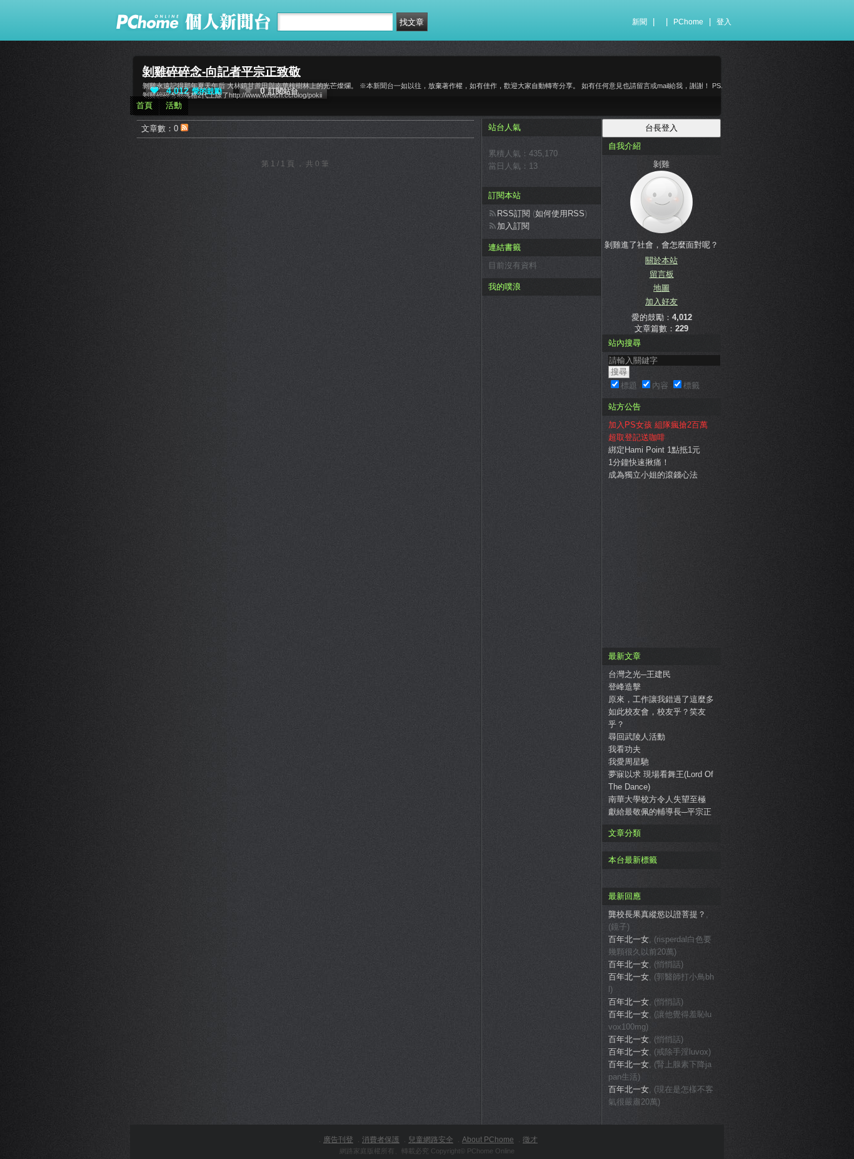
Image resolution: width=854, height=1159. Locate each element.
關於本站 (661, 260)
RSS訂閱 (513, 213)
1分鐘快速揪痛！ (639, 462)
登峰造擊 (624, 686)
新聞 (639, 22)
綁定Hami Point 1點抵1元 (654, 449)
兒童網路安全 (430, 1139)
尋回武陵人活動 (636, 736)
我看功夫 (624, 749)
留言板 (662, 274)
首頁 (144, 105)
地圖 (661, 288)
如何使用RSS (560, 213)
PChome (688, 22)
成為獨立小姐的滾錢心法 (653, 474)
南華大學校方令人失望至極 (657, 799)
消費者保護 (380, 1139)
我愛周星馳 (628, 761)
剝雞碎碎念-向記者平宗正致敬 (222, 71)
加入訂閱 (513, 226)
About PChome (488, 1139)
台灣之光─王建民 (639, 674)
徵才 (530, 1139)
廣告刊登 (338, 1139)
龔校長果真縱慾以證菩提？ (657, 914)
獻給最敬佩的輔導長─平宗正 (659, 811)
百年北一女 (628, 939)
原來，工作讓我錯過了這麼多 (661, 699)
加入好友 (661, 301)
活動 (174, 105)
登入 (723, 22)
